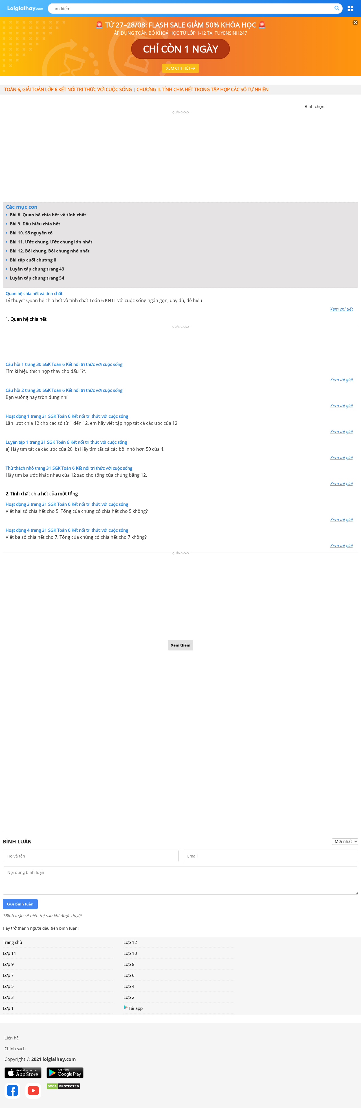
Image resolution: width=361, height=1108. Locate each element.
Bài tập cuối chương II (32, 260)
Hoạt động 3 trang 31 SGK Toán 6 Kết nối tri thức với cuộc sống (67, 504)
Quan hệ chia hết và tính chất (34, 293)
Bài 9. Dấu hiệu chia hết (34, 224)
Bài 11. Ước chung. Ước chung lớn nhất (51, 242)
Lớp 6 (129, 975)
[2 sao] (336, 105)
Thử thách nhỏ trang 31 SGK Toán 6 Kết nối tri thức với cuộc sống (69, 468)
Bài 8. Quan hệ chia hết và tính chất (47, 214)
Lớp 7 (8, 975)
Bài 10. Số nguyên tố (30, 233)
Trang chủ (12, 942)
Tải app (136, 1008)
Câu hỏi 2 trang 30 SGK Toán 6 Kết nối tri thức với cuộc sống (64, 390)
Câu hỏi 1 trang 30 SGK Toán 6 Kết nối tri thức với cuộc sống (64, 364)
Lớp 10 (130, 953)
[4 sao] (350, 105)
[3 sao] (343, 105)
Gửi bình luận (20, 904)
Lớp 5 (8, 986)
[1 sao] (330, 105)
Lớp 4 (129, 986)
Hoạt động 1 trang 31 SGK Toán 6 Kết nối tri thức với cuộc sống (67, 416)
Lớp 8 (129, 964)
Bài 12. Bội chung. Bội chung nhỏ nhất (49, 251)
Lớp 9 (8, 964)
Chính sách (15, 1048)
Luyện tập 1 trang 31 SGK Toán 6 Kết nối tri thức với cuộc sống (66, 442)
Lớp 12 (130, 942)
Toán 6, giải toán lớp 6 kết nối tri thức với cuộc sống (68, 89)
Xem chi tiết (341, 309)
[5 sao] (357, 105)
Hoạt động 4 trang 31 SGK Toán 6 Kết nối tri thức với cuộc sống (67, 530)
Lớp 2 (129, 997)
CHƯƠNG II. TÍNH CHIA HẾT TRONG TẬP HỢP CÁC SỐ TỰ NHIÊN (202, 89)
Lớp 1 (8, 1008)
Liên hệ (12, 1038)
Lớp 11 (9, 953)
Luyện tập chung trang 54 (36, 278)
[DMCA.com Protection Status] (63, 1091)
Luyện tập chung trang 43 (36, 269)
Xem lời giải (341, 379)
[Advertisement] (180, 158)
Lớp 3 (8, 997)
